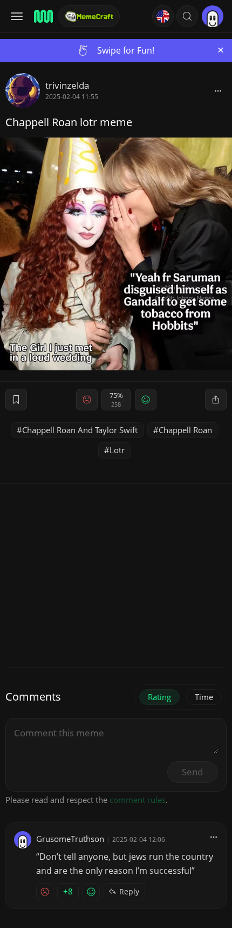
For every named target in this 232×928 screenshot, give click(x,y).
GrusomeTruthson (70, 838)
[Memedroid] (42, 16)
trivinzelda (67, 85)
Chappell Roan (185, 429)
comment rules (138, 799)
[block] (218, 90)
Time (204, 696)
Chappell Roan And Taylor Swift (80, 429)
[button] (187, 16)
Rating (159, 696)
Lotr (117, 450)
